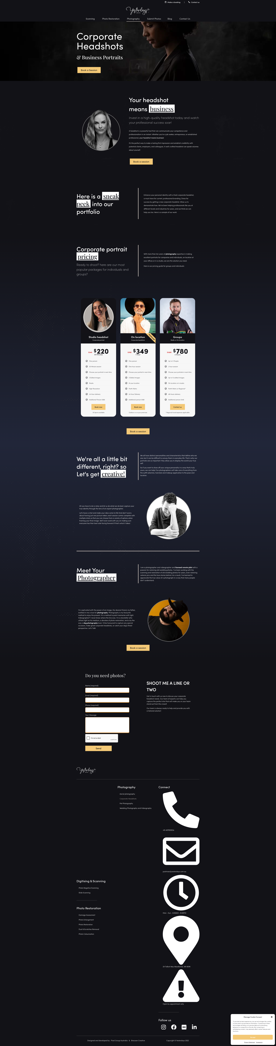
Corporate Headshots (128, 798)
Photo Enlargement (86, 919)
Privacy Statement (249, 1042)
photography (171, 254)
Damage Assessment (87, 915)
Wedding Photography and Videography (135, 808)
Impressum (259, 1042)
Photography (133, 18)
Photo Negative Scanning (89, 888)
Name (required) (91, 685)
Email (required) (91, 695)
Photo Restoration (110, 18)
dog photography (91, 623)
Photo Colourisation (86, 934)
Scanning (90, 18)
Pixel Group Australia (119, 1040)
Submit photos (154, 18)
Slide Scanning (84, 892)
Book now (98, 407)
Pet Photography (126, 803)
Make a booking (174, 2)
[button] (272, 1017)
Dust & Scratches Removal (89, 929)
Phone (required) (92, 705)
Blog (170, 18)
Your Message (90, 715)
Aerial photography (127, 794)
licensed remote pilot (183, 567)
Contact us (195, 2)
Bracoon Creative (138, 1040)
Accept (252, 1037)
